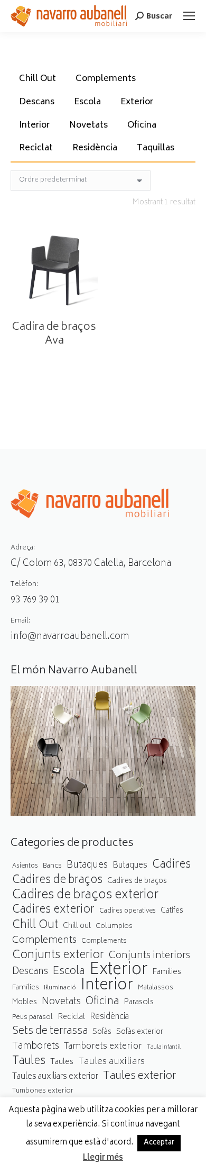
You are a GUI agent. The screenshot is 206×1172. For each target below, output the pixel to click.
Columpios (114, 926)
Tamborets (35, 1046)
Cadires (171, 865)
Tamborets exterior (103, 1046)
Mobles (24, 1002)
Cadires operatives (127, 911)
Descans (36, 102)
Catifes (172, 911)
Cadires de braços (57, 880)
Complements (106, 78)
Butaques (87, 865)
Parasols (139, 1002)
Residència (94, 148)
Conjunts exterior (58, 955)
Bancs (52, 866)
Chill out (77, 926)
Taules (28, 1061)
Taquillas (155, 148)
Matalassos (155, 988)
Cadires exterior (53, 910)
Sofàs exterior (139, 1032)
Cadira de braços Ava (54, 334)
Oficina (141, 125)
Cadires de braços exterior (85, 896)
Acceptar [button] (159, 1143)
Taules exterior (139, 1076)
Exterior (136, 102)
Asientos (25, 866)
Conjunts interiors (149, 956)
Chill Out (37, 78)
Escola (87, 102)
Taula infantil (164, 1047)
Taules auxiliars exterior (55, 1077)
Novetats (88, 125)
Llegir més (103, 1158)
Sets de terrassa (50, 1032)
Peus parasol (32, 1017)
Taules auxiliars (111, 1062)
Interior (34, 125)
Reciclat (36, 148)
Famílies (166, 972)
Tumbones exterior (42, 1091)
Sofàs (101, 1032)
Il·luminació (60, 988)
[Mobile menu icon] (189, 16)
